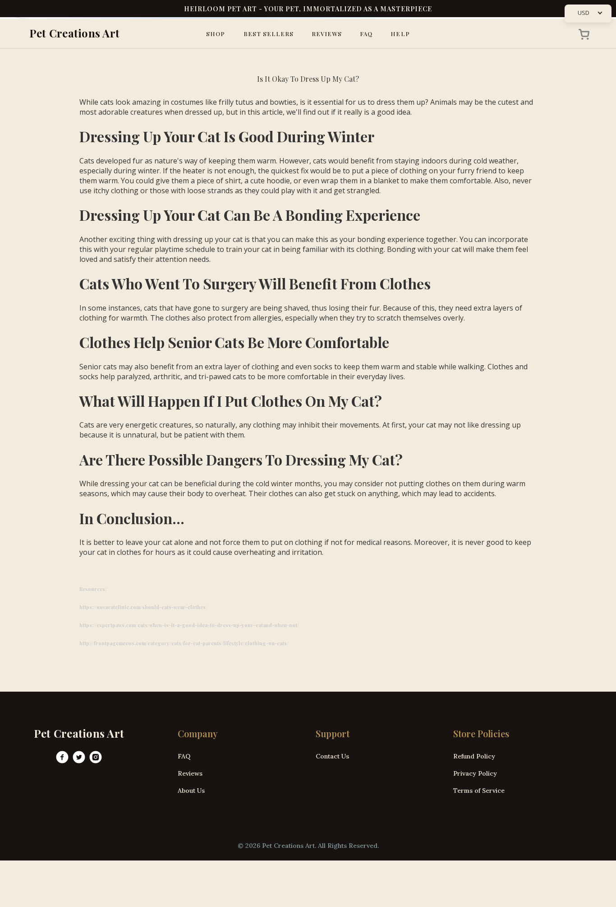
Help (400, 33)
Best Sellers (269, 33)
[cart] (581, 33)
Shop (215, 33)
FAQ (366, 33)
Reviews (327, 33)
